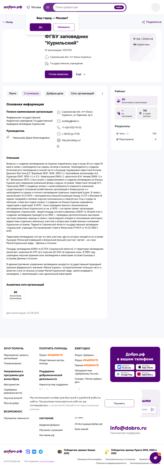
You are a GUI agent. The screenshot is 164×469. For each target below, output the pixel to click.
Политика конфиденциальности (111, 463)
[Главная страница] (13, 7)
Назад (9, 22)
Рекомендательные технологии (145, 463)
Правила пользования (149, 459)
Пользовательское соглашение (120, 459)
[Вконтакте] (34, 451)
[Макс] (27, 451)
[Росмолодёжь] (47, 461)
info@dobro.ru (128, 428)
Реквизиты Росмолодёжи (89, 459)
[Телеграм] (40, 451)
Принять (119, 403)
